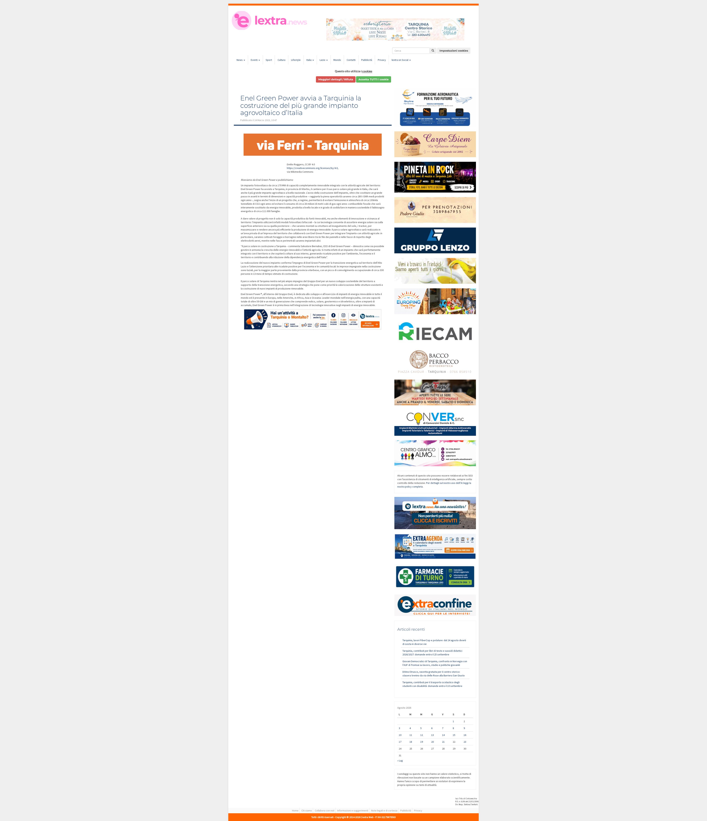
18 (410, 741)
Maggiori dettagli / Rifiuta (335, 79)
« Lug (400, 760)
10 (400, 735)
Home (295, 810)
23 (465, 741)
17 (400, 741)
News (240, 60)
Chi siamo (306, 810)
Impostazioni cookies (453, 50)
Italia (309, 60)
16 (465, 735)
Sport (269, 60)
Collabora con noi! (324, 810)
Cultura (281, 60)
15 (454, 735)
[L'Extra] (270, 20)
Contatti (351, 60)
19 (421, 741)
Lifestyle (296, 60)
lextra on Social (400, 60)
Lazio (323, 60)
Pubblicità (366, 60)
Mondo (337, 60)
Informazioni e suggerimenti (352, 810)
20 (432, 741)
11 (410, 735)
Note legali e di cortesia (384, 810)
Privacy (382, 60)
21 (443, 741)
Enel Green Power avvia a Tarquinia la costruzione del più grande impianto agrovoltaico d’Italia (300, 105)
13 (432, 735)
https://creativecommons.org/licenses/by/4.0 (312, 168)
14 (443, 735)
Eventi (254, 60)
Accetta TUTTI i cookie (373, 79)
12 (421, 735)
